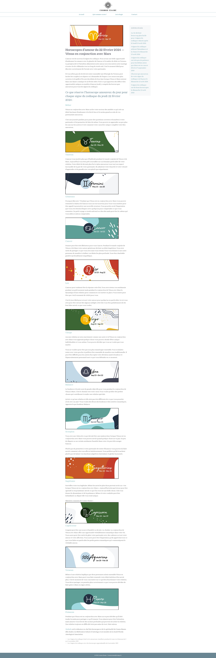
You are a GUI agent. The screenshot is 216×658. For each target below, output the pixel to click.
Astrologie (119, 14)
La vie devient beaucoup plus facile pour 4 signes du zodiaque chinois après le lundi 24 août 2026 (139, 38)
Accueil (81, 14)
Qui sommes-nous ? (100, 14)
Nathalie (68, 629)
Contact (134, 14)
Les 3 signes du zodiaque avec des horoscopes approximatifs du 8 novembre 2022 (93, 643)
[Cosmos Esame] (108, 6)
